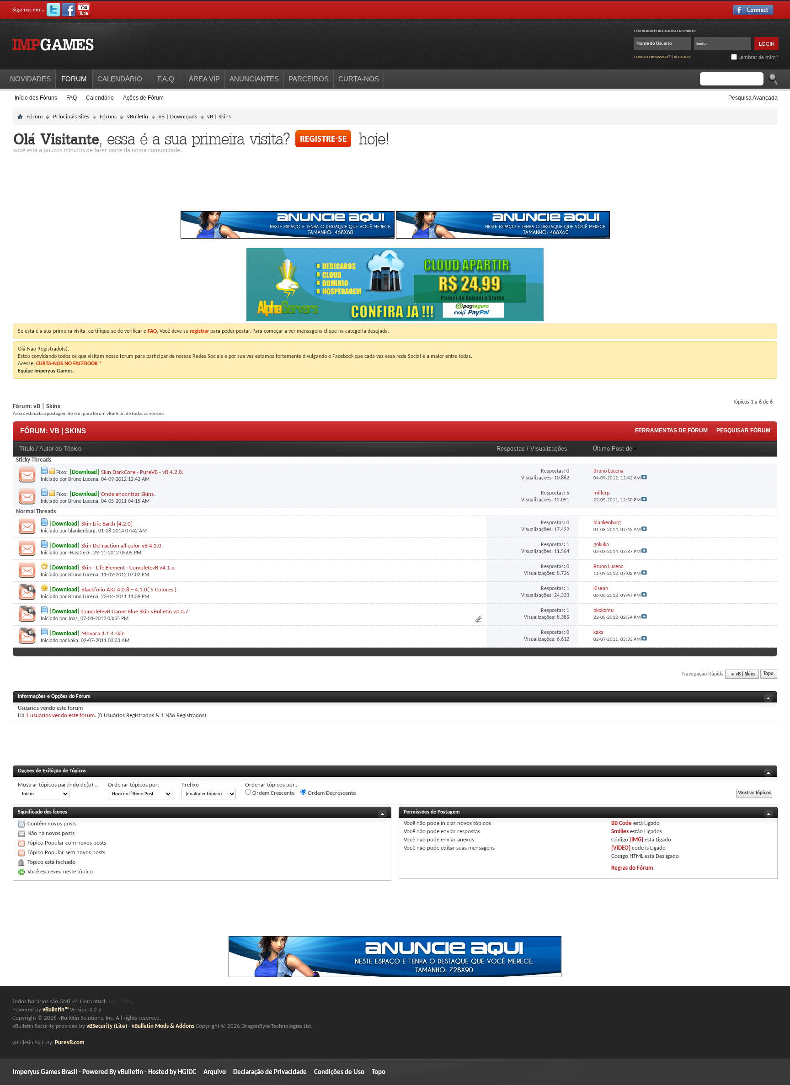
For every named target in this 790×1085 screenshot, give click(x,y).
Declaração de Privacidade (270, 1072)
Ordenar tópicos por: (133, 785)
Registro (682, 57)
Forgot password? (652, 57)
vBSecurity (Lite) (106, 1026)
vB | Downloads (178, 117)
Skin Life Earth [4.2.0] (107, 524)
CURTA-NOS (358, 79)
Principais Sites (71, 117)
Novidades (30, 79)
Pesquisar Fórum (743, 430)
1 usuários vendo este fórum (60, 715)
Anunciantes (254, 79)
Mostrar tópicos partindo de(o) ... (58, 785)
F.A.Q (165, 79)
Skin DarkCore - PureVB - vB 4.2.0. (142, 472)
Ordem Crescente (272, 793)
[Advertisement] (395, 184)
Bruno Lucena (83, 479)
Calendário (100, 98)
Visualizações (548, 448)
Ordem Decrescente (331, 793)
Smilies (620, 832)
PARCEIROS (308, 79)
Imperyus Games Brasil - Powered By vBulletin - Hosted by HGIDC (104, 1072)
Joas (73, 619)
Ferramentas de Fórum (671, 430)
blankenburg (82, 531)
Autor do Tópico (60, 448)
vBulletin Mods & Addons (163, 1026)
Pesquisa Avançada (753, 98)
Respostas (510, 448)
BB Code (621, 823)
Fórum (35, 117)
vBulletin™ (56, 1010)
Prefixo (190, 785)
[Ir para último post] (644, 478)
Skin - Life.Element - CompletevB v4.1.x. (128, 568)
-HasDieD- (79, 553)
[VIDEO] (620, 848)
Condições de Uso (339, 1072)
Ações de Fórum (143, 98)
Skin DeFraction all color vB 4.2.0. (122, 546)
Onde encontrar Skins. (128, 494)
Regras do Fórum (632, 868)
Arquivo (214, 1072)
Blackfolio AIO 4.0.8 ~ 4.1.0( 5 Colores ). (129, 590)
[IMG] (636, 840)
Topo (768, 674)
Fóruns (108, 117)
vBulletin (137, 117)
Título (26, 448)
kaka (73, 641)
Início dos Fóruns (36, 98)
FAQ (71, 98)
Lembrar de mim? (758, 57)
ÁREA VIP (204, 79)
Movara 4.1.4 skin (103, 634)
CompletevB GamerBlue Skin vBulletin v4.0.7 (134, 612)
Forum (74, 79)
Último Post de (612, 448)
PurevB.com (70, 1043)
